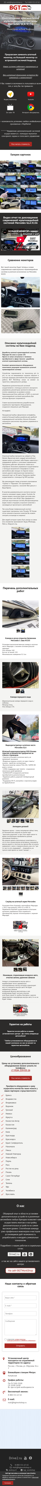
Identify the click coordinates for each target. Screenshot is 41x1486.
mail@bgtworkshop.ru (14, 2)
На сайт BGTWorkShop (20, 1270)
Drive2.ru (14, 1254)
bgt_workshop (29, 1470)
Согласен (8, 1483)
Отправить (20, 1345)
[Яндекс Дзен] (30, 1254)
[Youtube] (24, 1254)
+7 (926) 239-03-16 (20, 1070)
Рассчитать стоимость (20, 144)
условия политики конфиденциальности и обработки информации (21, 1339)
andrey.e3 (13, 1470)
